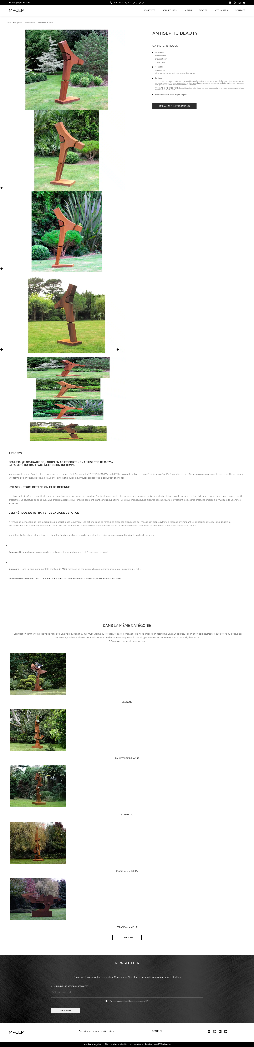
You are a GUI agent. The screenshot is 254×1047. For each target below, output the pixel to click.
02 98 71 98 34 (137, 2)
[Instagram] (235, 2)
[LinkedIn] (239, 2)
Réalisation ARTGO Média (158, 1044)
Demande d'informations (174, 106)
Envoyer (65, 1010)
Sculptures (169, 10)
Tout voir (127, 937)
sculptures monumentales (53, 578)
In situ (188, 10)
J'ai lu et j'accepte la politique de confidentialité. (129, 1001)
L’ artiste (149, 10)
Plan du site (111, 1044)
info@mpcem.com (21, 2)
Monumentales (30, 23)
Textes (203, 10)
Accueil (8, 23)
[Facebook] (230, 2)
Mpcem (17, 10)
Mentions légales (92, 1044)
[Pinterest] (244, 2)
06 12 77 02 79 (120, 2)
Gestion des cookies (130, 1044)
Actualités (221, 10)
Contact (240, 10)
